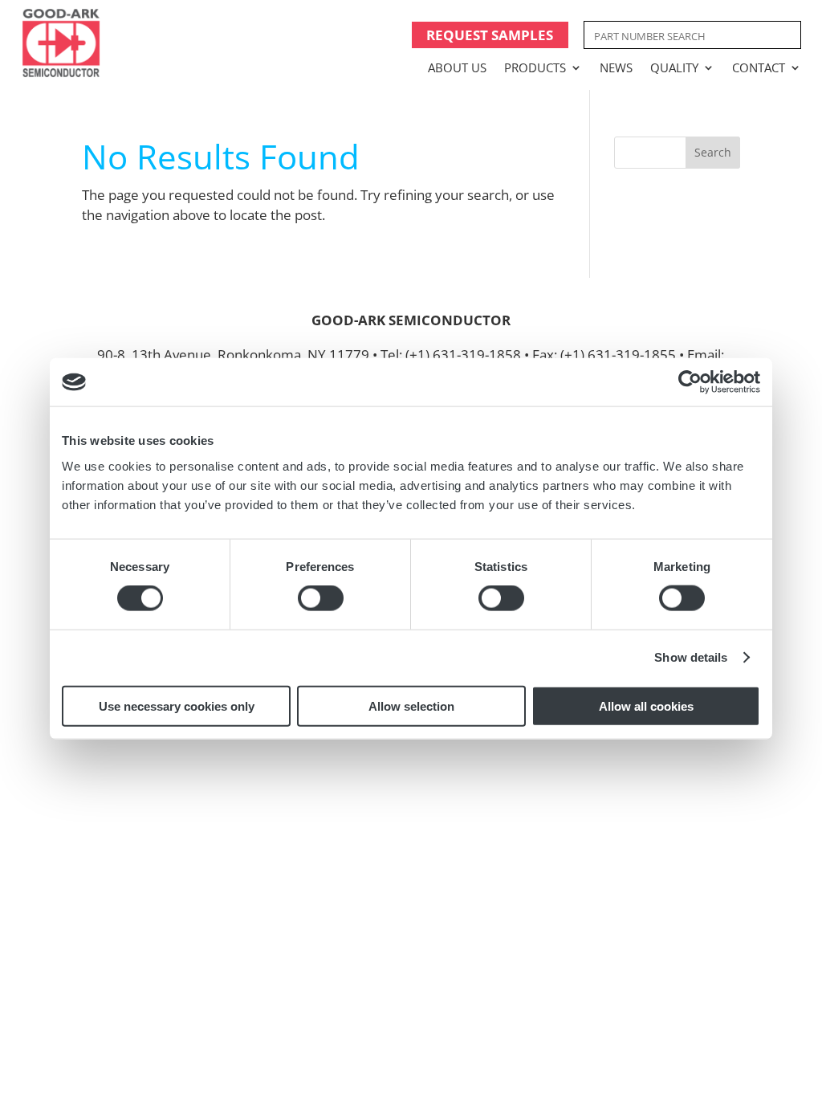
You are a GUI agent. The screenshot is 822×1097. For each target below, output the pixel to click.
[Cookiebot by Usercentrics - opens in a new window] (690, 382)
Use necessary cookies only (176, 705)
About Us (457, 67)
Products (535, 67)
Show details (690, 657)
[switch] (321, 598)
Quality (674, 67)
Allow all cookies (646, 705)
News (616, 67)
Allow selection (411, 705)
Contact (758, 67)
